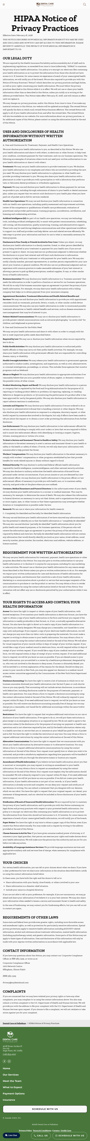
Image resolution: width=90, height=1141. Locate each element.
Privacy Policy (25, 1130)
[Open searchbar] (84, 4)
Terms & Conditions (42, 1130)
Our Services (11, 1074)
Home (6, 1068)
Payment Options (14, 1093)
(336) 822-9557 (9, 1054)
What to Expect (12, 1087)
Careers (56, 1130)
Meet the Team (12, 1081)
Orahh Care (66, 1130)
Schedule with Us (45, 1109)
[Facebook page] (4, 1061)
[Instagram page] (9, 1061)
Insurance (9, 1099)
